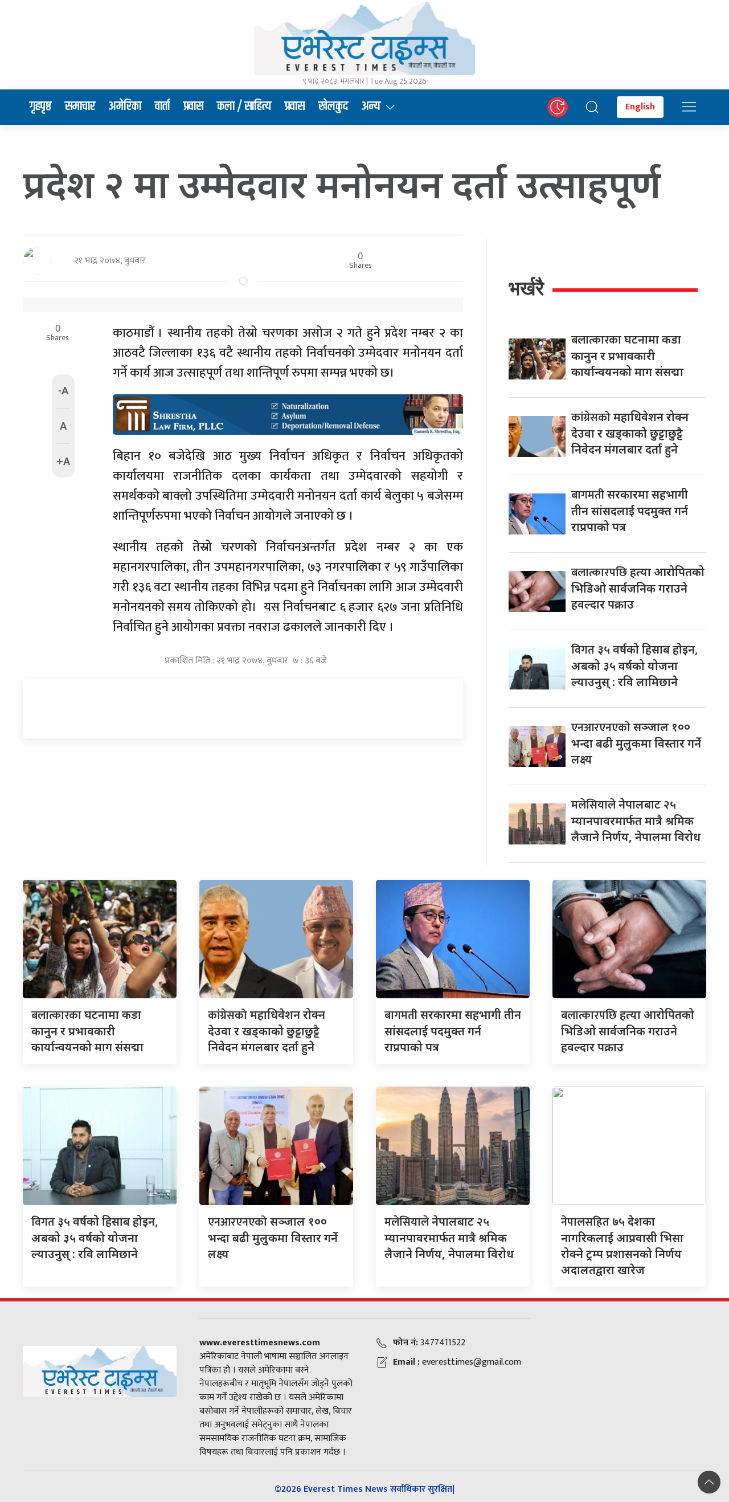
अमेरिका (125, 106)
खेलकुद (333, 106)
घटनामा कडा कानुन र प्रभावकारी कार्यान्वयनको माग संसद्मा (627, 355)
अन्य (371, 106)
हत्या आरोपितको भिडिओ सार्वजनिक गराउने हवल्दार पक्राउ (638, 588)
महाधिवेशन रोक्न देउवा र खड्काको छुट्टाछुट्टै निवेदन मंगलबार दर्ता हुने (630, 433)
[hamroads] (288, 413)
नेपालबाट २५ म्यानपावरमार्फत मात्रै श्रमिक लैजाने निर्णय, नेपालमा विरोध (636, 820)
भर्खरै (526, 288)
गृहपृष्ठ (40, 106)
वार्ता (162, 106)
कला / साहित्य (244, 106)
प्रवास (193, 106)
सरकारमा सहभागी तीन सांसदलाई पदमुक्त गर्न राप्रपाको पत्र (629, 510)
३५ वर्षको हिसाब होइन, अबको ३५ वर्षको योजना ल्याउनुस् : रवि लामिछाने (634, 665)
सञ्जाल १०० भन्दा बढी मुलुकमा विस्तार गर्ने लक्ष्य (636, 743)
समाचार (80, 106)
